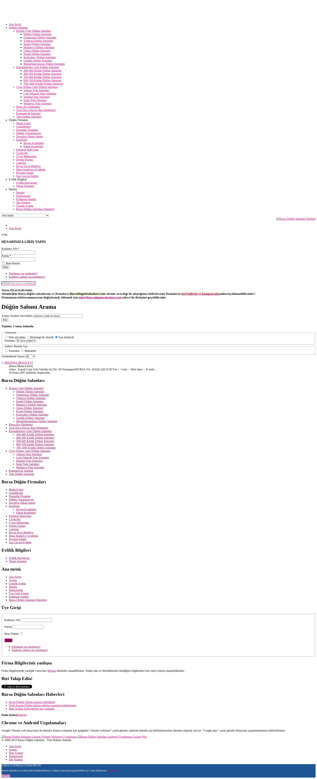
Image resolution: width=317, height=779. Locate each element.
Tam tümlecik (66, 337)
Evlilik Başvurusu (19, 558)
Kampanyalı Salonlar (21, 470)
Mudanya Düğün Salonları (31, 404)
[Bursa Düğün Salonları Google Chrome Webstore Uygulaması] (39, 736)
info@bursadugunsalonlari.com (100, 297)
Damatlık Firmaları (20, 496)
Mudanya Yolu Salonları (30, 467)
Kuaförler (14, 506)
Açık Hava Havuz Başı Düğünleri (28, 427)
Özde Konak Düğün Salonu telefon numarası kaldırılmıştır (42, 705)
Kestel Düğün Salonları (29, 411)
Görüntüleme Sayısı (13, 356)
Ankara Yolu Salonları (29, 454)
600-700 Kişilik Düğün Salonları (35, 444)
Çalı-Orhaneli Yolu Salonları (32, 457)
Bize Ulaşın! (16, 752)
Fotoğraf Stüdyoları (20, 516)
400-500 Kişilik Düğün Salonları (35, 437)
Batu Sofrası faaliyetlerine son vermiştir (31, 708)
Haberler (22, 714)
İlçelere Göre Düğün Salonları (26, 388)
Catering (14, 529)
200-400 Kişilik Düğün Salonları (35, 434)
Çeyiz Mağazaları (19, 522)
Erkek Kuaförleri (26, 512)
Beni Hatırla (11, 633)
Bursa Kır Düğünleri (21, 424)
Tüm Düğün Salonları (21, 474)
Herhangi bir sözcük (42, 337)
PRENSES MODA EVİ (18, 362)
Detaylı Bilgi (113, 770)
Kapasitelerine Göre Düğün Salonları (30, 431)
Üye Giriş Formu (19, 593)
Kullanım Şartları (19, 596)
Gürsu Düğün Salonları (29, 408)
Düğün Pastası (17, 525)
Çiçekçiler (15, 519)
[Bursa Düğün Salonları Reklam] (296, 218)
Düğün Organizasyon (21, 499)
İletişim (13, 586)
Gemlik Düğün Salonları (30, 417)
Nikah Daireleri (18, 561)
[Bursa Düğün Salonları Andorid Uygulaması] (112, 736)
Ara (5, 319)
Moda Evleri (16, 489)
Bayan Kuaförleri (26, 509)
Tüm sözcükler (17, 337)
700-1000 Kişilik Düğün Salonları (36, 447)
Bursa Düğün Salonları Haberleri (28, 600)
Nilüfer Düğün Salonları (30, 391)
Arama (13, 580)
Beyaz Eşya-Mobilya (21, 532)
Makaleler (30, 350)
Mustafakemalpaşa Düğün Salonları (36, 421)
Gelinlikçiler (16, 492)
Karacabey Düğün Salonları (32, 414)
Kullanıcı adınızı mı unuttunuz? (27, 276)
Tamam (5, 775)
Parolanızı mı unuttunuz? (23, 273)
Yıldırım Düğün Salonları (31, 398)
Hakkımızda (16, 590)
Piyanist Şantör (17, 539)
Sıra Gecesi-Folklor (20, 542)
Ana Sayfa (15, 576)
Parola (8, 626)
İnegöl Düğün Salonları (29, 401)
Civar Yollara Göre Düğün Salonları (29, 450)
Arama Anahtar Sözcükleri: (17, 315)
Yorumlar (14, 350)
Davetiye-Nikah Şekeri (22, 502)
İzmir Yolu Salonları (27, 464)
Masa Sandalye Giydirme (23, 535)
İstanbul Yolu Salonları (29, 460)
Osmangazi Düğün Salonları (32, 394)
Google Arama (17, 583)
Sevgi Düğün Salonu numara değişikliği (32, 702)
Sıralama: (10, 340)
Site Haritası (16, 759)
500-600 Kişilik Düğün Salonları (35, 441)
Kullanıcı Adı (12, 620)
